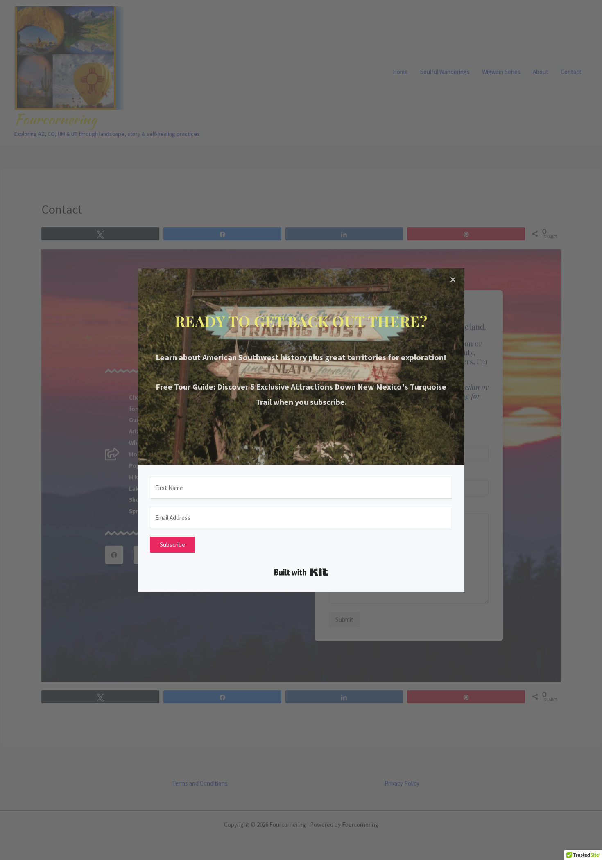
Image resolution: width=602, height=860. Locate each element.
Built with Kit (301, 572)
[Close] (453, 279)
